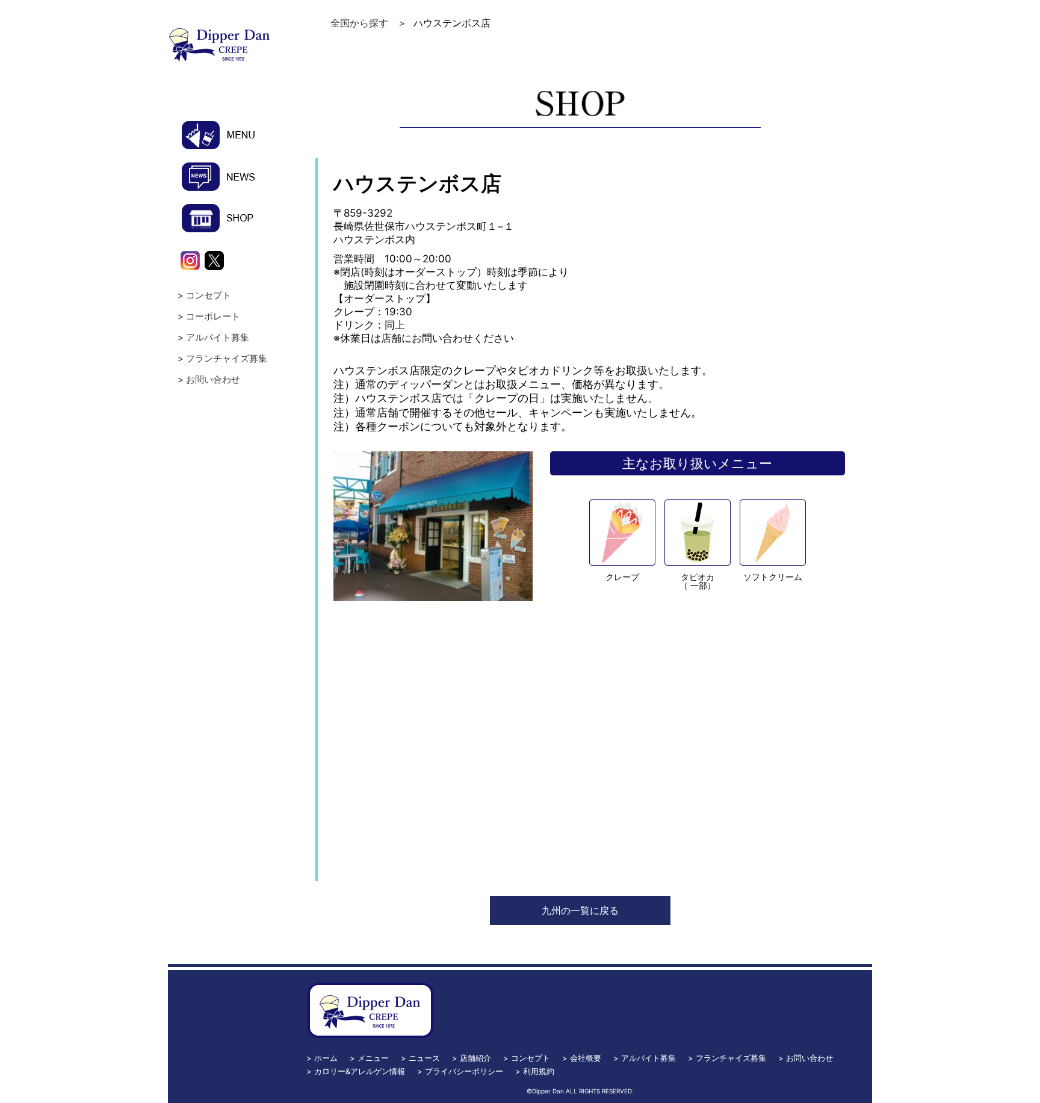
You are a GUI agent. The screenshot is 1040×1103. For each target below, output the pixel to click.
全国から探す (359, 23)
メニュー (373, 1058)
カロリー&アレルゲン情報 (359, 1071)
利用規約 (538, 1071)
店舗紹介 (475, 1058)
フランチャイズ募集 (226, 358)
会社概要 (585, 1058)
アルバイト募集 (217, 337)
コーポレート (213, 316)
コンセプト (208, 295)
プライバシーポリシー (464, 1071)
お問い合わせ (213, 379)
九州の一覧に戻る (580, 910)
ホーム (326, 1058)
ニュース (424, 1058)
